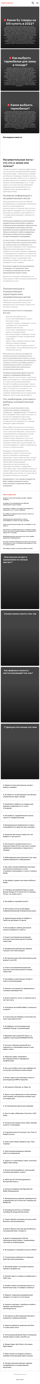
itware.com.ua (7, 3)
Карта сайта (20, 1379)
